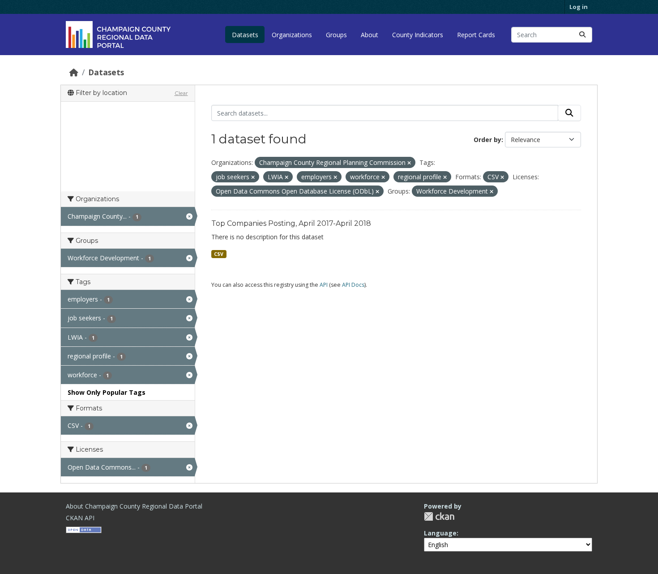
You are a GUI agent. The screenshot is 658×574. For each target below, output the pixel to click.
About (369, 34)
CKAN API (80, 518)
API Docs (353, 285)
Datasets (245, 34)
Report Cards (476, 34)
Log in (578, 7)
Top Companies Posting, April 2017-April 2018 (291, 223)
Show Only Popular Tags (106, 392)
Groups (336, 34)
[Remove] (409, 163)
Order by (487, 139)
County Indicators (417, 34)
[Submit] (582, 35)
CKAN (439, 516)
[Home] (73, 72)
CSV (218, 254)
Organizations (292, 34)
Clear (181, 93)
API (324, 285)
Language (440, 533)
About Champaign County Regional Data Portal (134, 506)
